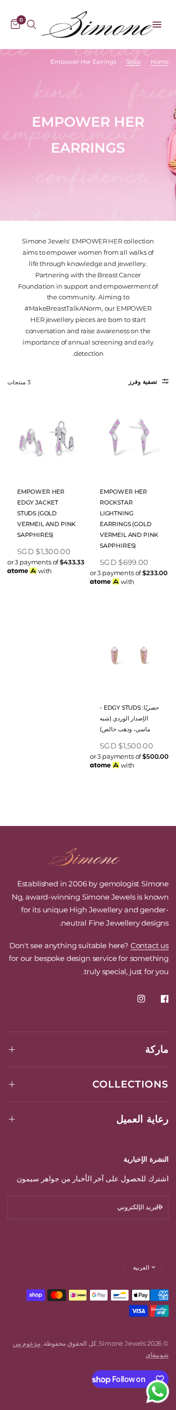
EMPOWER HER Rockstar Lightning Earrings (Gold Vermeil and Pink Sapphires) (129, 518)
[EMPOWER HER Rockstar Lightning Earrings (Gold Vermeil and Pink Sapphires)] (129, 439)
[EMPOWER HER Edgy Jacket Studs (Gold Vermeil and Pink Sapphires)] (46, 439)
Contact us (150, 945)
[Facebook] (158, 999)
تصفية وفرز (143, 381)
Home (160, 61)
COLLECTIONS (130, 1084)
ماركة (157, 1049)
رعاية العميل (142, 1119)
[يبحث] (31, 24)
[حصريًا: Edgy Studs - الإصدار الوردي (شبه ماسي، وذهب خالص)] (129, 655)
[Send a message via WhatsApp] (157, 1391)
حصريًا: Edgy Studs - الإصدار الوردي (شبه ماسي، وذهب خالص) (129, 718)
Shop (133, 61)
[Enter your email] (159, 1207)
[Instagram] (134, 999)
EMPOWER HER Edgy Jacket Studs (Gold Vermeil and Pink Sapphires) (46, 513)
